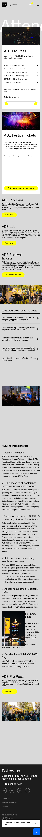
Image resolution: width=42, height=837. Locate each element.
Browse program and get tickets (22, 188)
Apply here (9, 243)
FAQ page (20, 647)
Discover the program (13, 275)
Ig (20, 790)
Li (27, 790)
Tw (12, 790)
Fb (4, 790)
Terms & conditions (9, 802)
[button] (36, 831)
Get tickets (9, 215)
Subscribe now (13, 783)
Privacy (5, 807)
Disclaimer (6, 798)
